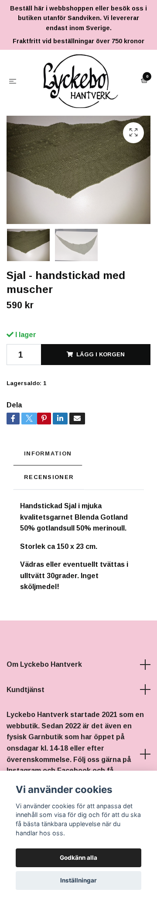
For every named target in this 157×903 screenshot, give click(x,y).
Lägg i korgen (100, 408)
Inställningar (78, 880)
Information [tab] (48, 507)
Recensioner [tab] (49, 530)
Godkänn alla (78, 857)
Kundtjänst (25, 743)
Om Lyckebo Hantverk (44, 718)
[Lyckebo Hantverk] (78, 108)
